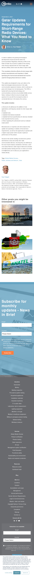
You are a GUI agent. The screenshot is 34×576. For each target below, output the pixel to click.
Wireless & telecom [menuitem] (17, 422)
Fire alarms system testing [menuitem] (17, 393)
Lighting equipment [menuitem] (17, 409)
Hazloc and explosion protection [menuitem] (17, 458)
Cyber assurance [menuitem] (17, 442)
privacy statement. (8, 347)
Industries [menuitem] (17, 382)
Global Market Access (11, 158)
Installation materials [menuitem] (17, 398)
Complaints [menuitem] (17, 509)
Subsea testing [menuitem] (17, 419)
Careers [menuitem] (17, 485)
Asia (20, 160)
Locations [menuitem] (17, 482)
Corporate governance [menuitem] (17, 507)
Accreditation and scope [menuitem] (17, 488)
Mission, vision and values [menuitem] (17, 501)
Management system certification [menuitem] (17, 447)
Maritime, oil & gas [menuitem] (17, 411)
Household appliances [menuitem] (17, 395)
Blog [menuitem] (17, 475)
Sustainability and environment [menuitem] (17, 455)
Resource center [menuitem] (17, 467)
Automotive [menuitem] (17, 385)
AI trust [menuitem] (17, 445)
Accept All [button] (17, 572)
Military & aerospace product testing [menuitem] (17, 417)
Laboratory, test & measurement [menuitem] (17, 406)
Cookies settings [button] (8, 572)
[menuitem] (17, 427)
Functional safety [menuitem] (17, 453)
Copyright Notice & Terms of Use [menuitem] (17, 504)
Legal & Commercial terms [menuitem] (17, 498)
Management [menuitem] (17, 490)
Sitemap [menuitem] (17, 512)
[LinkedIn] (16, 4)
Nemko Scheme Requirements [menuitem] (17, 496)
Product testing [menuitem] (17, 439)
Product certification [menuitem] (17, 437)
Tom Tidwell (17, 47)
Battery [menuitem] (17, 387)
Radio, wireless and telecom (10, 160)
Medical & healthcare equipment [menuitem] (17, 414)
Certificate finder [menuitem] (17, 469)
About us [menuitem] (17, 480)
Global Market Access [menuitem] (17, 434)
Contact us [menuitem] (17, 515)
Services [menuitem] (17, 431)
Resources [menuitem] (17, 464)
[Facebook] (16, 521)
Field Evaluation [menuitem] (17, 450)
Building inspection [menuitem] (17, 390)
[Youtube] (21, 4)
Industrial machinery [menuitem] (17, 401)
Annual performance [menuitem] (17, 493)
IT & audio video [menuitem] (17, 403)
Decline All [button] (25, 572)
